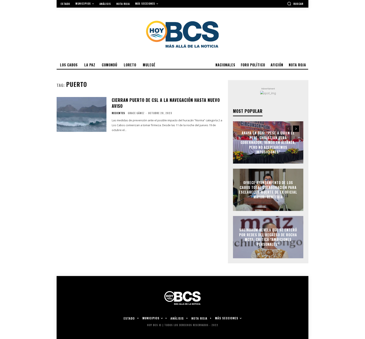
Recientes (118, 113)
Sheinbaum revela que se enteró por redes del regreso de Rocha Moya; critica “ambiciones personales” (268, 237)
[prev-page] (288, 129)
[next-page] (296, 129)
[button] (295, 3)
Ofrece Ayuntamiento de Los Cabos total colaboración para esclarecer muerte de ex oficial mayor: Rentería (268, 190)
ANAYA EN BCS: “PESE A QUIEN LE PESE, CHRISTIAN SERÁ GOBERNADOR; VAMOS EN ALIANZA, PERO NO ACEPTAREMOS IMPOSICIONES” (268, 142)
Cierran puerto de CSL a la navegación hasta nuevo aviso (166, 103)
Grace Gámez (136, 113)
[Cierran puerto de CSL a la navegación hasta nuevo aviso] (81, 114)
